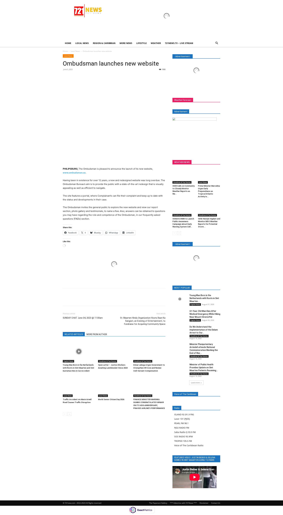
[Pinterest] (79, 76)
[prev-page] (64, 414)
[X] (72, 76)
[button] (216, 43)
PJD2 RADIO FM (181, 427)
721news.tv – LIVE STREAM (179, 43)
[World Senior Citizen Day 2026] (114, 386)
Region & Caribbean (104, 43)
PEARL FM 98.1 (181, 423)
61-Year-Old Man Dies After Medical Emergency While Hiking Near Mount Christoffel (205, 314)
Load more (195, 382)
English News (68, 361)
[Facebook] (66, 76)
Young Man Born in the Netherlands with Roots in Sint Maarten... (204, 298)
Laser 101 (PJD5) (182, 418)
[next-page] (69, 414)
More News (126, 43)
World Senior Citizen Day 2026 (111, 399)
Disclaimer (204, 503)
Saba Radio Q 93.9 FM (185, 432)
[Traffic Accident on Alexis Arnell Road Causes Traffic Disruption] (79, 386)
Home (68, 43)
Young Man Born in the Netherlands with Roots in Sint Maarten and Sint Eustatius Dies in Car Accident (78, 368)
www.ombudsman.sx (74, 172)
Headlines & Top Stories (107, 361)
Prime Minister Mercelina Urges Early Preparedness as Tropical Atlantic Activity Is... (209, 191)
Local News (82, 43)
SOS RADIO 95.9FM (183, 436)
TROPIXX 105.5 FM (183, 441)
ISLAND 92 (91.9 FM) (184, 414)
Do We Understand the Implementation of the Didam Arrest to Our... (204, 330)
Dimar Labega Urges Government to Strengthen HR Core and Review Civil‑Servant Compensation (149, 368)
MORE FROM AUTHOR (97, 334)
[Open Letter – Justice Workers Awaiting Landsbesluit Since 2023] (114, 351)
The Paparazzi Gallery (158, 503)
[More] (93, 76)
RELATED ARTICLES (74, 334)
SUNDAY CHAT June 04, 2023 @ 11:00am (83, 318)
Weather (156, 43)
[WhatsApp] (86, 76)
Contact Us (215, 503)
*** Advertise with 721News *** (183, 503)
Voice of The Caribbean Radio (188, 445)
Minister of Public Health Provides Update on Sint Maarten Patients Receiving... (204, 367)
